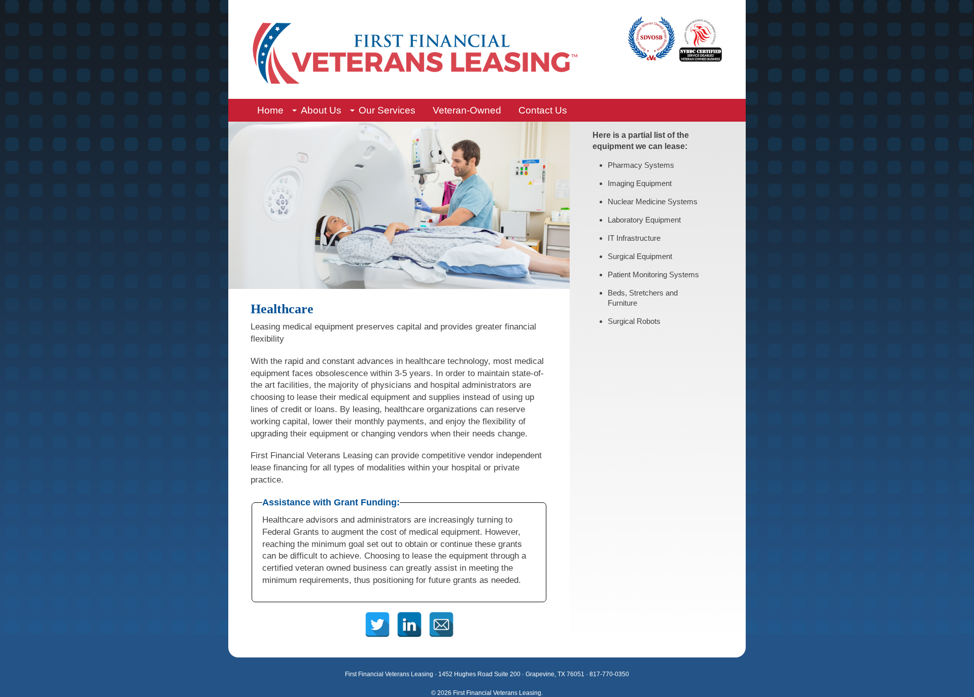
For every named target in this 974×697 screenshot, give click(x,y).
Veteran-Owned (467, 110)
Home (270, 110)
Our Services (387, 110)
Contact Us (542, 110)
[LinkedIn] (409, 616)
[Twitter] (377, 616)
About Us (321, 110)
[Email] (441, 616)
